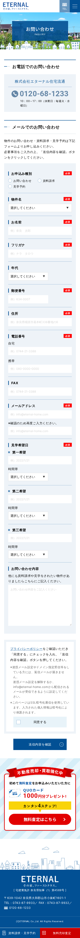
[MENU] (75, 6)
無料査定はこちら (40, 819)
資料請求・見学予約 (21, 933)
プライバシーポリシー (26, 649)
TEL (64, 8)
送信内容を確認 (40, 744)
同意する (40, 722)
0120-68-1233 (44, 94)
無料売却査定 (62, 933)
